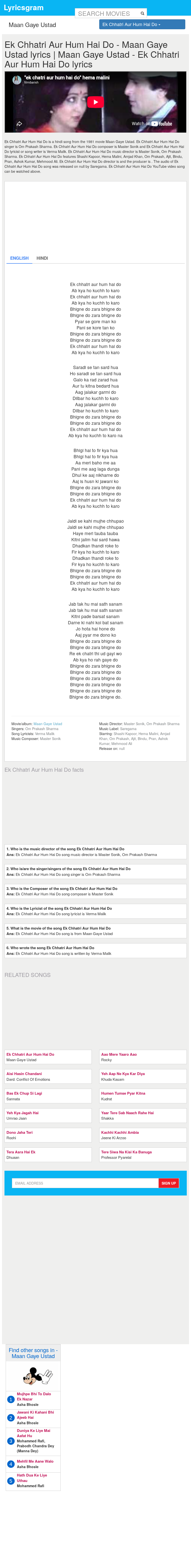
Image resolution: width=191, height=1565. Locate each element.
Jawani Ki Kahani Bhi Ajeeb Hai (35, 1414)
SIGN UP (169, 1183)
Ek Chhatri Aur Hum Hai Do (130, 24)
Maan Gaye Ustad (48, 723)
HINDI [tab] (42, 258)
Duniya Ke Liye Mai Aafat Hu (33, 1433)
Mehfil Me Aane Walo (35, 1461)
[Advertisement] (95, 218)
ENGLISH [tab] (19, 258)
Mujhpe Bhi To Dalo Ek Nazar (34, 1396)
